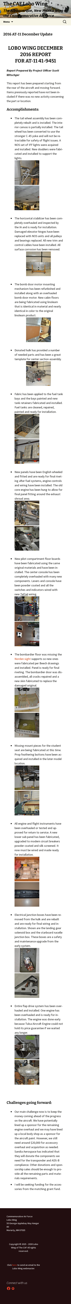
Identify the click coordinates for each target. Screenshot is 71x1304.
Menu (6, 21)
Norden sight (23, 659)
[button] (27, 172)
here (14, 1264)
